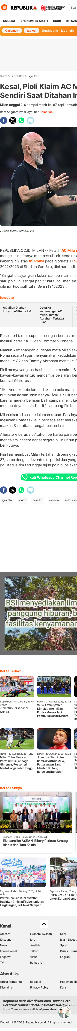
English (65, 957)
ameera (9, 21)
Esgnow (5, 957)
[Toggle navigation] (4, 7)
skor (57, 21)
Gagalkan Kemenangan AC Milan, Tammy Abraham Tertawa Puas (52, 315)
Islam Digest (68, 939)
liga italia (6, 500)
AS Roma (36, 261)
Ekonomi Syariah (34, 21)
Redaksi (35, 981)
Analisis (35, 945)
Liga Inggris (50, 30)
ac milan (38, 500)
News (4, 945)
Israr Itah (47, 112)
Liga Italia (67, 30)
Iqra (32, 939)
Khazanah (6, 939)
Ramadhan (37, 962)
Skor (63, 934)
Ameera (5, 934)
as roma (54, 500)
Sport (63, 945)
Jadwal (31, 30)
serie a (22, 500)
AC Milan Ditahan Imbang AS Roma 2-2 (17, 309)
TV (2, 962)
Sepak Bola (17, 76)
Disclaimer (7, 987)
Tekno (34, 951)
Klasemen (11, 30)
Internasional (8, 951)
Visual (34, 957)
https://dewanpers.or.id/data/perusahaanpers (33, 1009)
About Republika (11, 981)
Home (3, 76)
